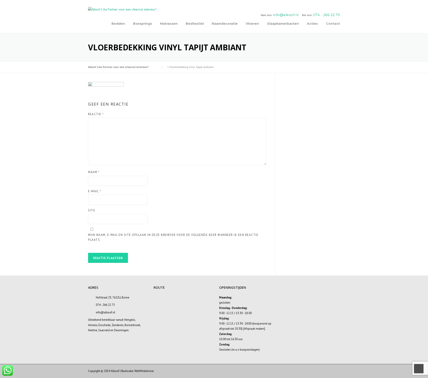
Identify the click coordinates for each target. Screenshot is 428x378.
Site (91, 210)
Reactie (96, 114)
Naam (94, 172)
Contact (333, 24)
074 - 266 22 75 (326, 15)
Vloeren (252, 24)
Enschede (105, 325)
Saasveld (104, 330)
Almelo (92, 325)
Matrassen (169, 24)
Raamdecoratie (225, 24)
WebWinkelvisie (144, 371)
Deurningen (121, 330)
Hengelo (129, 320)
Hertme (92, 330)
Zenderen (117, 325)
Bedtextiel (195, 24)
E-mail (94, 191)
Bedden (118, 24)
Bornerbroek (132, 325)
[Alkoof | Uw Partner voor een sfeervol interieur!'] (122, 9)
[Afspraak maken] (254, 329)
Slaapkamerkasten (283, 24)
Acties (312, 24)
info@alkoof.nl (286, 15)
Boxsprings (142, 24)
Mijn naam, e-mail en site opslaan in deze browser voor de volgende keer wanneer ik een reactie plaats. (173, 237)
